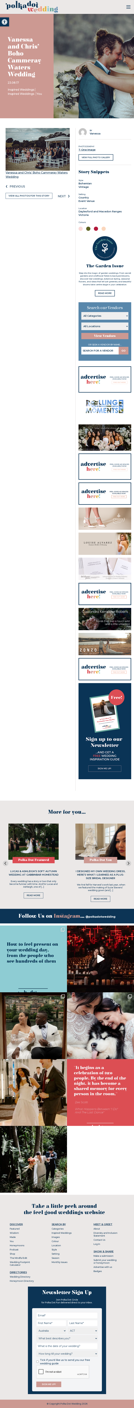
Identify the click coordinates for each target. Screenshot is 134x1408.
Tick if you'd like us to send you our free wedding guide (65, 1361)
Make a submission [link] (103, 1256)
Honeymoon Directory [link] (22, 1281)
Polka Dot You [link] (101, 860)
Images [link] (56, 1237)
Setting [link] (55, 1254)
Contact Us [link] (99, 1240)
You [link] (39, 93)
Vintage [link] (84, 187)
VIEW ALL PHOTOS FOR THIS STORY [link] (29, 195)
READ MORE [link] (105, 293)
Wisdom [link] (14, 1233)
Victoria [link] (84, 215)
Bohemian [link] (85, 183)
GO (123, 350)
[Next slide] (128, 863)
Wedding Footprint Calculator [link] (20, 1263)
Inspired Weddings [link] (21, 89)
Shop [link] (12, 1254)
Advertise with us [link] (103, 1267)
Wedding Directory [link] (20, 1276)
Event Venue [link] (87, 201)
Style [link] (54, 1249)
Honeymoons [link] (17, 1245)
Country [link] (84, 197)
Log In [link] (97, 1244)
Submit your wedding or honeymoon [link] (105, 1261)
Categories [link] (58, 1228)
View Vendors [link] (105, 336)
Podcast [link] (14, 1249)
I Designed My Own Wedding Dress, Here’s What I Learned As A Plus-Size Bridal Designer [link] (100, 875)
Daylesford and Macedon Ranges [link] (100, 211)
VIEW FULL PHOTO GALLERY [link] (96, 157)
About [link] (97, 1228)
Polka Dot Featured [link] (33, 860)
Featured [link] (15, 1228)
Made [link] (13, 1237)
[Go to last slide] (5, 863)
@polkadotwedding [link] (100, 916)
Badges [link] (98, 1271)
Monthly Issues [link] (59, 1262)
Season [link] (55, 1258)
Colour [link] (55, 1241)
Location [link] (56, 1245)
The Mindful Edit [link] (18, 1258)
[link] (4, 21)
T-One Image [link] (87, 149)
